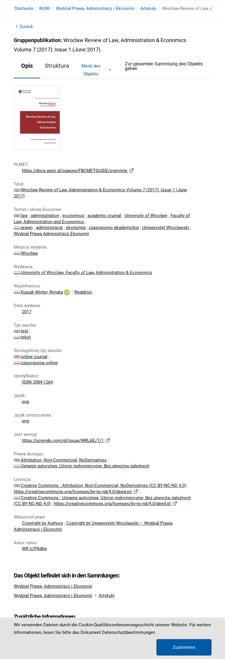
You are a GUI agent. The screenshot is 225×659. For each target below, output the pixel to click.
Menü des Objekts (90, 69)
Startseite (23, 8)
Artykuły (148, 8)
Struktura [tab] (57, 65)
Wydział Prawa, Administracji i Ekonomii (95, 8)
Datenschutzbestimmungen (128, 632)
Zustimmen (184, 647)
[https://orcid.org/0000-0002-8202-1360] (67, 292)
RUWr (44, 8)
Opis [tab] (27, 65)
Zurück (26, 26)
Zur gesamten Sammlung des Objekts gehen (164, 66)
